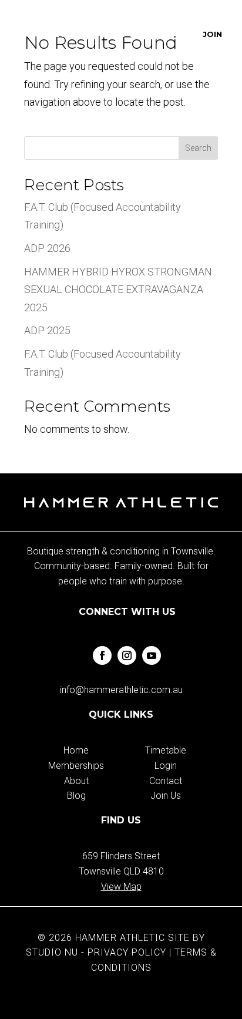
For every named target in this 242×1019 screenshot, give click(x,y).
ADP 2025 (47, 330)
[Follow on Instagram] (126, 655)
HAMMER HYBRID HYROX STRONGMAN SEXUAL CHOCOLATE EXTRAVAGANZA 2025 (118, 289)
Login (165, 765)
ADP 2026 (47, 248)
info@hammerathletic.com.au (121, 689)
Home (76, 750)
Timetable (165, 750)
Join (213, 34)
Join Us (165, 795)
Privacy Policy (127, 952)
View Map (121, 886)
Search (198, 148)
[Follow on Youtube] (151, 655)
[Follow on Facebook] (102, 655)
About (76, 780)
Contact (165, 780)
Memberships (76, 765)
